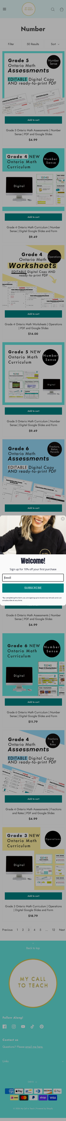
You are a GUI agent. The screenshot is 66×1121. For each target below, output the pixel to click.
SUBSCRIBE (33, 588)
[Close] (63, 519)
